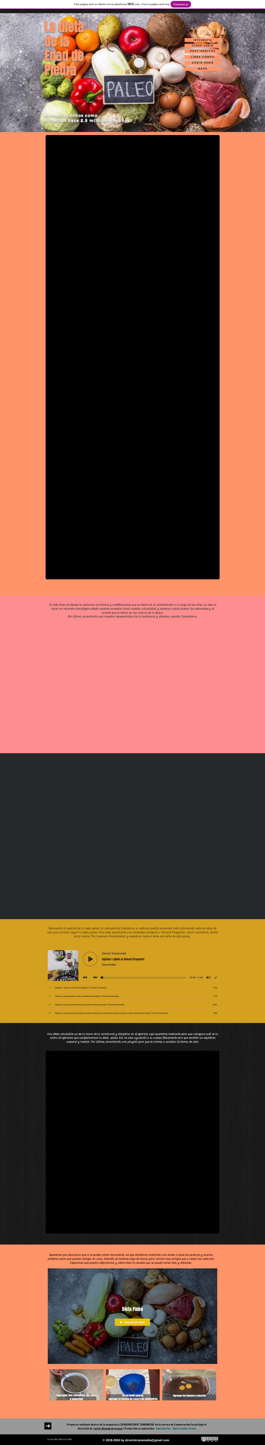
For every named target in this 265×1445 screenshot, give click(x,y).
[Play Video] (76, 1385)
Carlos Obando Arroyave (108, 1428)
